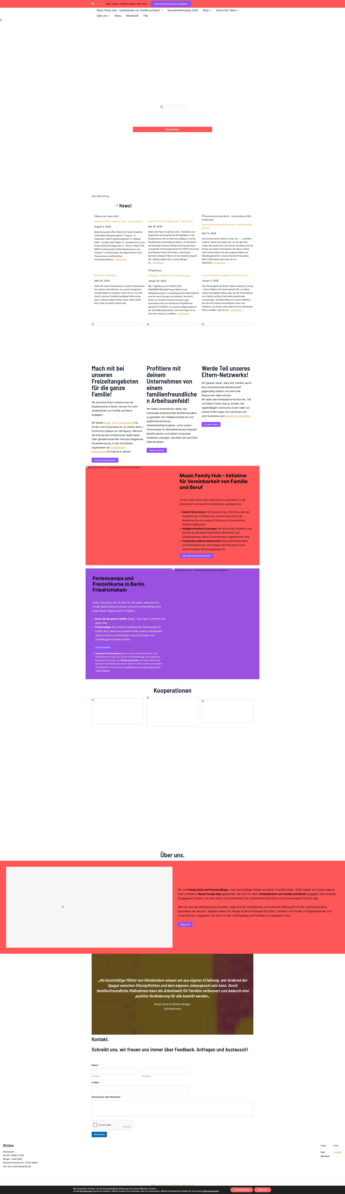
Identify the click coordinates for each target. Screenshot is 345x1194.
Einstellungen (86, 1191)
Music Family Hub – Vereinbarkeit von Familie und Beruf (128, 10)
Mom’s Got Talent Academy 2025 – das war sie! (170, 221)
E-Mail (96, 1082)
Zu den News (211, 424)
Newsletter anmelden (237, 416)
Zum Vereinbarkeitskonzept (196, 555)
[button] (171, 4)
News (118, 15)
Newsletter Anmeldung (105, 275)
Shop (206, 10)
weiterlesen (121, 259)
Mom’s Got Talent (226, 10)
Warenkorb (132, 15)
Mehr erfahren (156, 450)
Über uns (102, 15)
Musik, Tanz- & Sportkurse (118, 422)
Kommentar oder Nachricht (106, 1097)
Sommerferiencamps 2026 (183, 10)
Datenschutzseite (211, 1191)
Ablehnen (262, 1190)
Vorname (95, 1076)
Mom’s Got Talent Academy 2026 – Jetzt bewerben (118, 221)
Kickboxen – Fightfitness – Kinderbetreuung (169, 275)
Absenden (99, 1134)
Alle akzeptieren (241, 1190)
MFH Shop (8, 1145)
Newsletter (172, 129)
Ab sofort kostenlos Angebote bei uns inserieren (225, 275)
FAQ (145, 15)
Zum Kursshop (102, 647)
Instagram (337, 1152)
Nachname (146, 1076)
